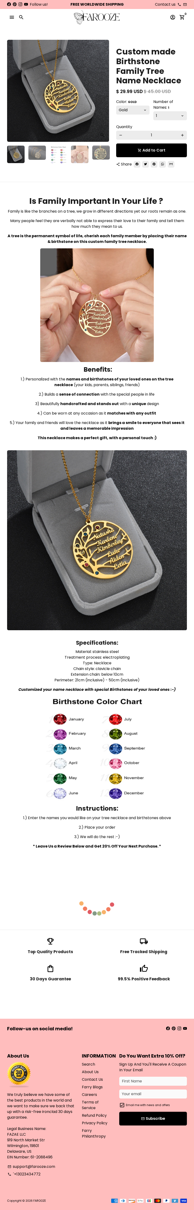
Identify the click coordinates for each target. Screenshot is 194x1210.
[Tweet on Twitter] (145, 164)
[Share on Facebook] (137, 164)
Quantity (124, 126)
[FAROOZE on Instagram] (20, 4)
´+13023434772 (24, 1174)
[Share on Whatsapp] (162, 164)
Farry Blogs (92, 1087)
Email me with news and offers (148, 1105)
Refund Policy (94, 1115)
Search (88, 1064)
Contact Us (92, 1079)
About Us (90, 1072)
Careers (89, 1094)
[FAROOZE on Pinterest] (15, 4)
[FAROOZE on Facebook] (9, 4)
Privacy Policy (94, 1123)
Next (102, 90)
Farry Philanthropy (94, 1133)
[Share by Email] (171, 164)
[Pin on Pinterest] (154, 164)
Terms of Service (90, 1105)
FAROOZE (39, 1201)
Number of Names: (163, 104)
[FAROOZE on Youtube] (26, 4)
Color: (126, 101)
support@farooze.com (31, 1166)
